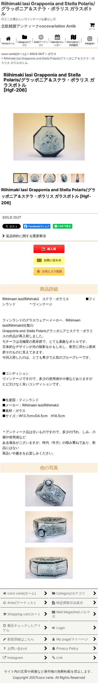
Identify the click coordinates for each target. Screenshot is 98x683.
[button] (20, 178)
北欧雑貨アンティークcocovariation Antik (38, 26)
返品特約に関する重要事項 (26, 236)
